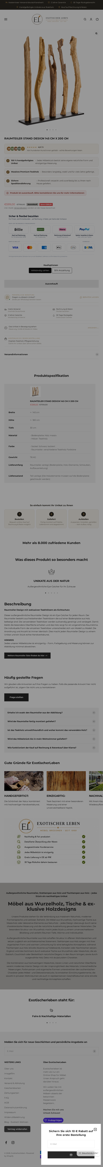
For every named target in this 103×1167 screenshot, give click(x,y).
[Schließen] (95, 1129)
